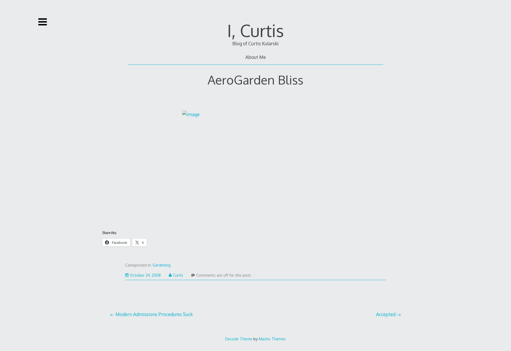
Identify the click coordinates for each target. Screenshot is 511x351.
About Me (255, 57)
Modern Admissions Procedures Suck (154, 314)
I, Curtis (255, 30)
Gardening (162, 265)
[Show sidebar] (42, 22)
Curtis (178, 275)
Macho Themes (272, 338)
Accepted (385, 314)
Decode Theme (238, 338)
